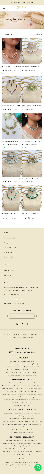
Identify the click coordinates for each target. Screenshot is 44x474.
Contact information (28, 337)
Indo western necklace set (13, 440)
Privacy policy (25, 334)
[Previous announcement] (4, 2)
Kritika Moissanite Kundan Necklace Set (11, 67)
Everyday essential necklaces (14, 383)
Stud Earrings (16, 465)
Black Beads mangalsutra (28, 375)
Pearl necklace (21, 394)
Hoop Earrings (6, 465)
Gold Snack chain (36, 385)
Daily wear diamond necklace (31, 427)
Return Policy (8, 252)
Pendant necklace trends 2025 (12, 397)
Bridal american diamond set (11, 416)
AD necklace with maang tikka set (22, 430)
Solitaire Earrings (22, 462)
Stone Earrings (9, 468)
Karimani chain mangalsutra (29, 372)
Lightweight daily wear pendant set (30, 399)
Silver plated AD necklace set (11, 421)
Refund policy (16, 334)
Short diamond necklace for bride (31, 421)
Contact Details (9, 270)
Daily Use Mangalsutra (12, 372)
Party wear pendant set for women (22, 405)
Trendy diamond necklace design (31, 424)
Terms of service (35, 334)
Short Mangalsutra (14, 375)
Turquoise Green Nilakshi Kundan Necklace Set (31, 106)
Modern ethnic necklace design (12, 446)
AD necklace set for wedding (31, 413)
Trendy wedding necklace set (31, 446)
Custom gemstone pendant (14, 391)
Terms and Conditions (12, 247)
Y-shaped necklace (7, 388)
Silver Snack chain (24, 385)
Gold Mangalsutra (15, 361)
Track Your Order (10, 238)
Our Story (7, 275)
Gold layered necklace (31, 383)
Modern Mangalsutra (27, 361)
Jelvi (10, 334)
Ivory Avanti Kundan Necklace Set (31, 141)
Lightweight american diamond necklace (22, 418)
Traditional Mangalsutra (13, 369)
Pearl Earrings (26, 465)
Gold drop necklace (20, 388)
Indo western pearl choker (22, 454)
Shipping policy (9, 243)
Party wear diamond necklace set (31, 416)
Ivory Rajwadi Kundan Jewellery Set (11, 178)
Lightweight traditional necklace (13, 449)
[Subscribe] (34, 316)
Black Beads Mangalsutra (12, 366)
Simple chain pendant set (10, 399)
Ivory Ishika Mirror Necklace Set (10, 141)
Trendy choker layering (30, 391)
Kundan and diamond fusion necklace (30, 443)
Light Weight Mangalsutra (29, 369)
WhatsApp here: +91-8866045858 (15, 299)
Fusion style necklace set (30, 440)
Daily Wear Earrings (21, 468)
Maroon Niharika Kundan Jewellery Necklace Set (11, 106)
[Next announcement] (40, 2)
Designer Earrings (33, 468)
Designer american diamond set (11, 424)
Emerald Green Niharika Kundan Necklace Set (10, 214)
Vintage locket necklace (9, 394)
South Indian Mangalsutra (14, 364)
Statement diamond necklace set (12, 427)
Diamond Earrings (10, 462)
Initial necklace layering (34, 388)
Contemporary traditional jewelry (31, 451)
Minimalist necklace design (10, 385)
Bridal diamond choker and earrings (22, 432)
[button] (4, 7)
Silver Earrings (33, 462)
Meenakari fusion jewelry (32, 449)
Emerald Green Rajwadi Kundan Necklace (30, 214)
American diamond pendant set (31, 397)
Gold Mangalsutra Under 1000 (30, 366)
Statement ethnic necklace (10, 443)
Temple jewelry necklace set (11, 451)
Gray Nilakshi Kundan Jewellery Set (31, 178)
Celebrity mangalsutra (30, 364)
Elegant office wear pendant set (21, 402)
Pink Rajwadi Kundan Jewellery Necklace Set (30, 67)
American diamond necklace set (12, 413)
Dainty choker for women (34, 394)
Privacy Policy (9, 257)
